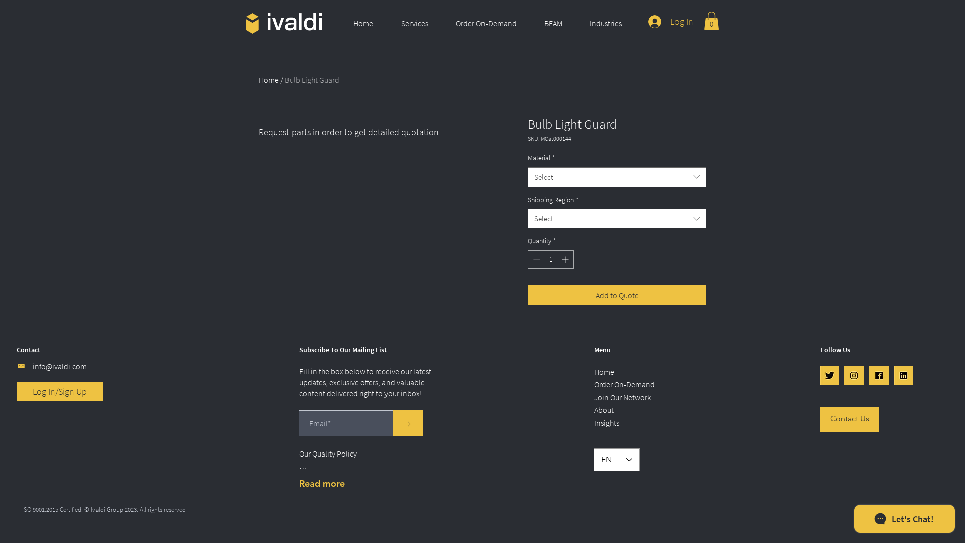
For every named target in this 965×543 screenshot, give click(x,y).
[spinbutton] (551, 259)
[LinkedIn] (903, 375)
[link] (711, 21)
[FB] (879, 375)
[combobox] (617, 177)
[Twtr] (829, 375)
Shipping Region (553, 199)
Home (269, 80)
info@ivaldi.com (60, 366)
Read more (322, 483)
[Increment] (566, 259)
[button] (421, 23)
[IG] (854, 375)
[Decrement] (535, 259)
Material (541, 157)
